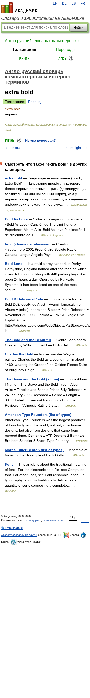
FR (83, 3)
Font (9, 464)
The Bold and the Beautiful (28, 340)
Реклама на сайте (54, 520)
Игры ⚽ (66, 58)
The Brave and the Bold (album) (32, 379)
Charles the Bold (19, 354)
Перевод (35, 102)
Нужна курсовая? (40, 140)
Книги (24, 58)
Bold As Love (16, 219)
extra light (73, 148)
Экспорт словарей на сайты (19, 534)
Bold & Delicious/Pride (24, 299)
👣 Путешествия (12, 527)
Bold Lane (13, 264)
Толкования (24, 49)
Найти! (79, 28)
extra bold (13, 178)
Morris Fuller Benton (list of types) (34, 450)
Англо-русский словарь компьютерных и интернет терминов (45, 41)
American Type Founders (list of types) (38, 415)
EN (55, 3)
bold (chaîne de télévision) (28, 244)
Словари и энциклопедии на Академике (42, 18)
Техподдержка (32, 520)
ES (74, 3)
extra (16, 148)
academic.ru (19, 7)
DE (64, 3)
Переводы (66, 49)
